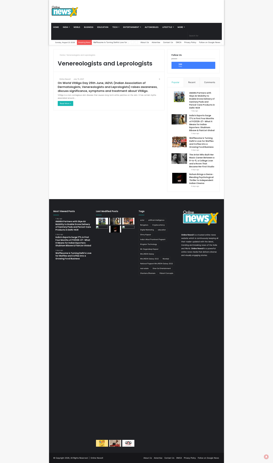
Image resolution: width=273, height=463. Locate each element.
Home (56, 27)
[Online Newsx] (64, 11)
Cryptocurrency (158, 225)
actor (142, 220)
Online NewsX (65, 79)
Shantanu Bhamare (147, 273)
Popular (175, 82)
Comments (209, 82)
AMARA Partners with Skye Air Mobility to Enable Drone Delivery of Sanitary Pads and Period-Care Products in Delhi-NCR (202, 100)
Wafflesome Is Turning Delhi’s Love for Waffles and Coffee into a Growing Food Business (201, 142)
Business (88, 27)
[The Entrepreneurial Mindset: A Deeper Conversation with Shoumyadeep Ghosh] (128, 443)
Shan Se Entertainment (162, 268)
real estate (144, 268)
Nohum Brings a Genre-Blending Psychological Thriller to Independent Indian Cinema (201, 179)
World (77, 27)
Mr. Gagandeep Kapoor (149, 249)
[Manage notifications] (266, 456)
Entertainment (131, 27)
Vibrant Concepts (166, 273)
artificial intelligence (156, 220)
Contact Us (168, 42)
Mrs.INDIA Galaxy (147, 254)
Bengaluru (144, 225)
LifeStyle (167, 27)
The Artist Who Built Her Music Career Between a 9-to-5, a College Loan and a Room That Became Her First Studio (201, 160)
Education (102, 27)
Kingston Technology (148, 244)
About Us (144, 42)
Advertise (156, 42)
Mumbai (166, 259)
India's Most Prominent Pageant (152, 239)
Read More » (65, 103)
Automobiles (151, 27)
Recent (191, 82)
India (65, 27)
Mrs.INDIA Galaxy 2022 (149, 259)
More (180, 27)
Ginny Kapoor (145, 234)
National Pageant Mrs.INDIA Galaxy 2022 (156, 263)
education (162, 230)
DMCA (178, 42)
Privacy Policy (190, 42)
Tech (115, 27)
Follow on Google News (209, 42)
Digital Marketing (147, 230)
